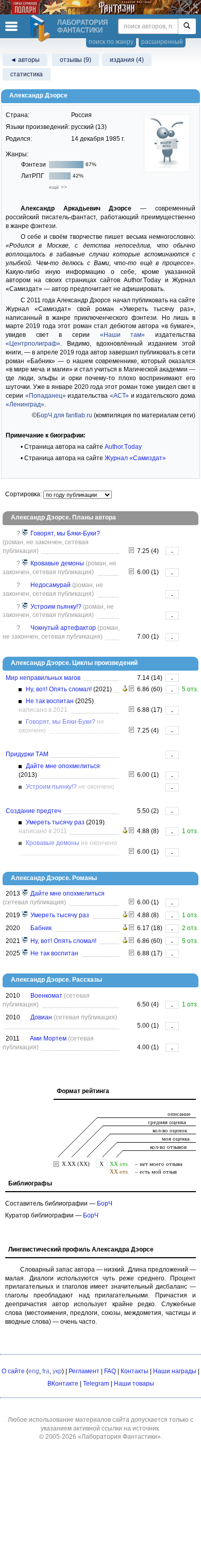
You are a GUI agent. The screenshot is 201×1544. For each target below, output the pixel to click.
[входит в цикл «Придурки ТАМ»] (25, 606)
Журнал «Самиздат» (135, 458)
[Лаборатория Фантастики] (41, 28)
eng (33, 1371)
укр (57, 1371)
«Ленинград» (25, 404)
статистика (26, 74)
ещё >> (58, 187)
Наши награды (174, 1371)
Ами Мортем (48, 1038)
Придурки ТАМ (27, 754)
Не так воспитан (50, 701)
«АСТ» (119, 395)
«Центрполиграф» (33, 343)
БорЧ (104, 1203)
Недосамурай (50, 585)
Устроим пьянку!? (55, 606)
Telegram (96, 1383)
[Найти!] (187, 26)
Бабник (41, 928)
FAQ (110, 1371)
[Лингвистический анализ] (125, 689)
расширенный (162, 41)
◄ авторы (25, 59)
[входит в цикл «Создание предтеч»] (25, 563)
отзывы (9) (75, 59)
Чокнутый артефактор (63, 627)
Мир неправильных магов (43, 677)
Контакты (134, 1371)
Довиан (41, 1017)
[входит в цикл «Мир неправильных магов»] (25, 533)
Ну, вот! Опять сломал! (59, 689)
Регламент (84, 1371)
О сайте (13, 1371)
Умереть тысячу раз (55, 822)
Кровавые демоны (57, 563)
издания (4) (127, 59)
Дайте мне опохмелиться (63, 766)
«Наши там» (122, 334)
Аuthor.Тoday (123, 446)
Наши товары (134, 1383)
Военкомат (46, 995)
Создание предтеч (33, 811)
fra (45, 1371)
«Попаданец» (45, 395)
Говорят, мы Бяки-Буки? (65, 533)
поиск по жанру (111, 41)
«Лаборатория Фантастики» (119, 1436)
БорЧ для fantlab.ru (64, 415)
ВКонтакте (62, 1383)
